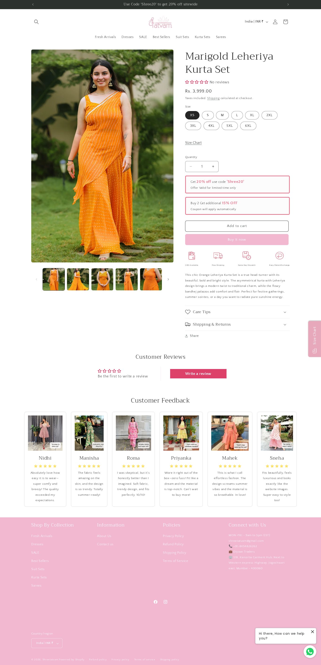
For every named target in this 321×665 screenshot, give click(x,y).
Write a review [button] (198, 374)
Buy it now (237, 240)
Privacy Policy (173, 536)
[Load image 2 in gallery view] (78, 279)
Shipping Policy (174, 552)
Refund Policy (173, 544)
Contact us (105, 544)
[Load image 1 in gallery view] (54, 279)
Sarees (36, 586)
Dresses (37, 544)
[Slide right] (168, 279)
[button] (36, 22)
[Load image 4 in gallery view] (126, 279)
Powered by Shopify (72, 659)
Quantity (191, 157)
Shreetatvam (50, 659)
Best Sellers (40, 561)
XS (192, 115)
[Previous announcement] (33, 4)
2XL (269, 115)
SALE (35, 552)
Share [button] (194, 336)
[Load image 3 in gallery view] (102, 279)
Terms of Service (175, 561)
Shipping (213, 98)
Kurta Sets (39, 577)
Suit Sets (37, 569)
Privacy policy (120, 659)
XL (252, 115)
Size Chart (193, 143)
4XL (211, 126)
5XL (230, 126)
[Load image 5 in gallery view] (151, 279)
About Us (104, 536)
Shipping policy (170, 659)
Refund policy (98, 659)
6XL (248, 126)
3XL (193, 126)
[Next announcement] (288, 4)
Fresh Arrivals (41, 536)
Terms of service (144, 659)
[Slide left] (36, 279)
